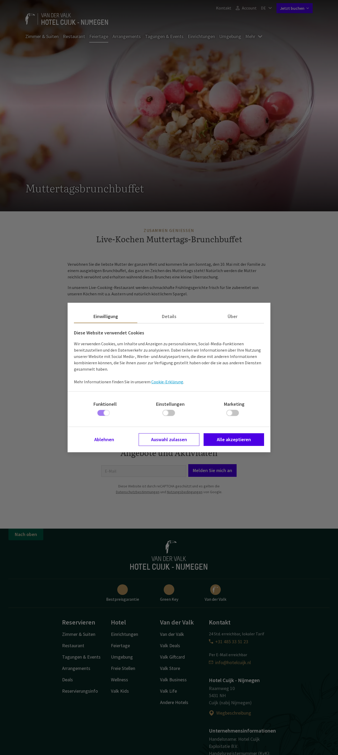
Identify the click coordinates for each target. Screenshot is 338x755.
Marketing (234, 404)
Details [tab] (169, 316)
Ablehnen (104, 439)
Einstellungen (170, 404)
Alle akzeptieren (234, 439)
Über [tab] (232, 316)
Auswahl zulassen (169, 439)
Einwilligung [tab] (105, 316)
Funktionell (105, 404)
